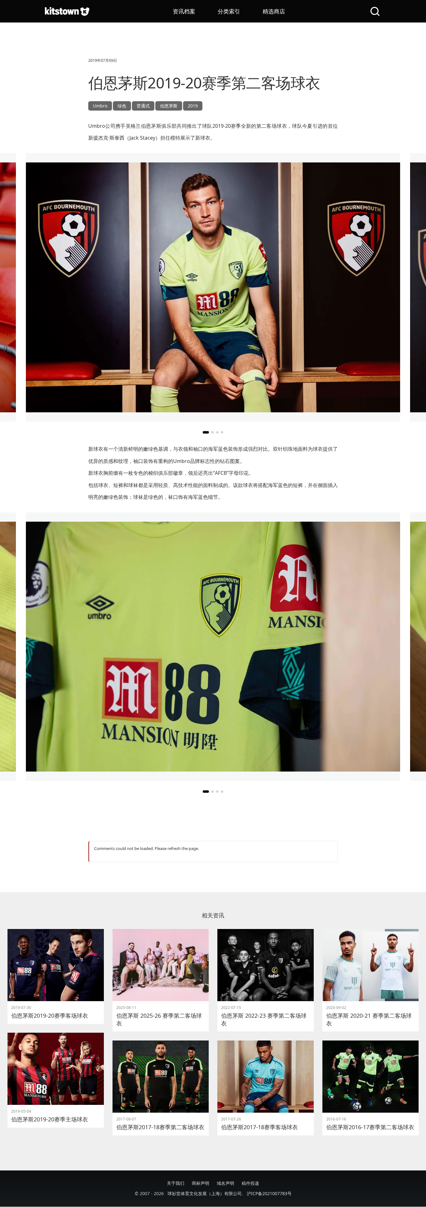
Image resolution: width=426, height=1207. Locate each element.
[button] (206, 432)
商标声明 (200, 1183)
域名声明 (225, 1183)
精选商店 (274, 11)
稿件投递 (250, 1183)
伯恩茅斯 (168, 106)
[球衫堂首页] (67, 11)
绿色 (122, 106)
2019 (193, 106)
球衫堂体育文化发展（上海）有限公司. (205, 1193)
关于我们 (175, 1183)
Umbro (100, 106)
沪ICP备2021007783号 (269, 1193)
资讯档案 (184, 11)
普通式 (143, 106)
